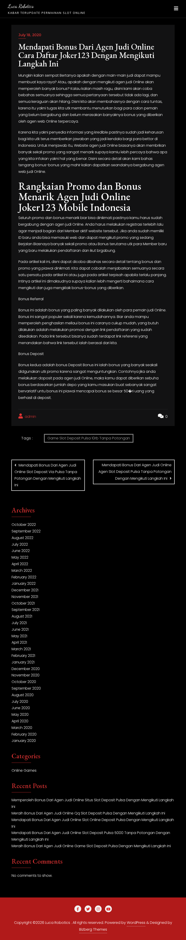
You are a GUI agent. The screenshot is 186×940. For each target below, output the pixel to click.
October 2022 (24, 524)
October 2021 (23, 603)
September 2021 (25, 609)
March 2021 (21, 649)
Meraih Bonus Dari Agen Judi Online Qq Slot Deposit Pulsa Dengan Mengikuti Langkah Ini (88, 813)
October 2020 (24, 681)
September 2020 (26, 688)
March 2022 (22, 570)
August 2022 (22, 537)
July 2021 (19, 622)
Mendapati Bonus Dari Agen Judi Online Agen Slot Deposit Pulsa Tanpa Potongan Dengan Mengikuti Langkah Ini (134, 471)
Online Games (24, 770)
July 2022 (20, 544)
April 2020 (20, 721)
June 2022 (21, 550)
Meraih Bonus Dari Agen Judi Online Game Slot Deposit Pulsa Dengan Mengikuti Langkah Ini (91, 846)
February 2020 (24, 734)
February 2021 (23, 655)
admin (30, 416)
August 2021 (22, 616)
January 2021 (23, 662)
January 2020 (24, 740)
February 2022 (24, 577)
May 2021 (19, 636)
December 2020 (26, 668)
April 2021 (19, 642)
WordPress (136, 922)
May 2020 (20, 714)
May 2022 (20, 557)
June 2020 (21, 708)
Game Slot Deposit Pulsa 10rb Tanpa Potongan (88, 438)
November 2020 (25, 675)
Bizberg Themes (93, 929)
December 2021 (25, 590)
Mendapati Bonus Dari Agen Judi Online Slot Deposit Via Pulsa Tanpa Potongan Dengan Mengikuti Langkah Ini (48, 475)
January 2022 (24, 583)
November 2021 (25, 596)
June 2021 (20, 629)
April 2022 (20, 564)
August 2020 (23, 695)
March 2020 (22, 727)
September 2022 (26, 531)
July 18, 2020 (29, 35)
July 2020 (20, 701)
